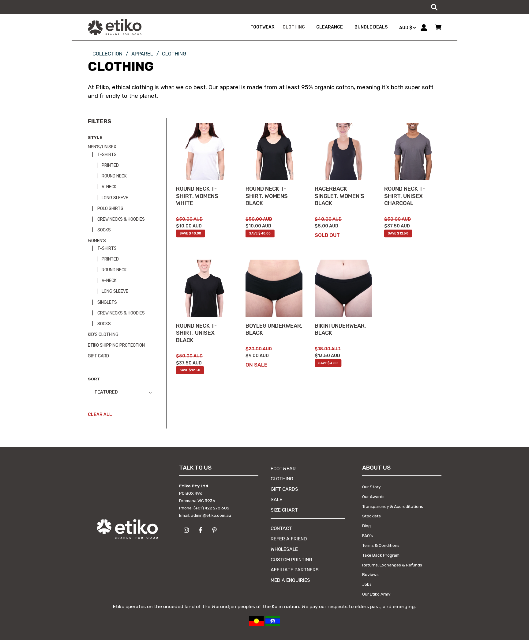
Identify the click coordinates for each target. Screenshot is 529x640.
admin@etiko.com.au (211, 515)
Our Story (371, 486)
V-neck (109, 186)
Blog (366, 525)
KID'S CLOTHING (103, 334)
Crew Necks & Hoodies (120, 219)
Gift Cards (284, 489)
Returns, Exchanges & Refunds (392, 564)
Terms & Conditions (381, 545)
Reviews (370, 574)
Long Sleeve (114, 197)
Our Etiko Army (376, 594)
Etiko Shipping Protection (116, 345)
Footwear (283, 468)
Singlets (106, 302)
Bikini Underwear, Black (340, 329)
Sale (276, 499)
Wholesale (284, 549)
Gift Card (98, 356)
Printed (110, 165)
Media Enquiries (290, 580)
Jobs (367, 584)
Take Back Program (381, 555)
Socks (103, 230)
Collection (107, 54)
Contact (281, 528)
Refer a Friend (289, 539)
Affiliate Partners (295, 570)
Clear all (100, 414)
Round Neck (114, 176)
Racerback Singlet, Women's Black (339, 196)
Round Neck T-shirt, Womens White (197, 196)
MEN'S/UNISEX (102, 147)
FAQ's (367, 535)
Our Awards (373, 496)
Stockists (371, 515)
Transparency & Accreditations (392, 506)
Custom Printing (291, 559)
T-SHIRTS (106, 154)
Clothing (282, 479)
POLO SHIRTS (109, 208)
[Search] (434, 7)
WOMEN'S (97, 240)
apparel (142, 54)
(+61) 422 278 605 (211, 507)
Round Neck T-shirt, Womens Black (267, 196)
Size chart (284, 510)
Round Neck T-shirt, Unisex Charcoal (404, 196)
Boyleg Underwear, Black (274, 329)
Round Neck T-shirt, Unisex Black (196, 333)
